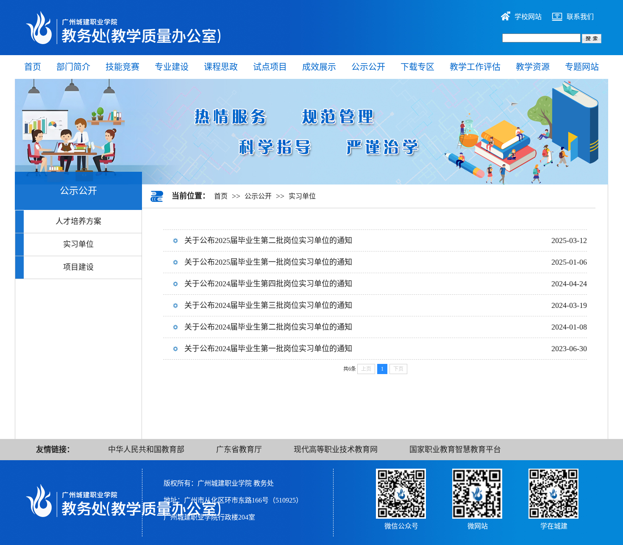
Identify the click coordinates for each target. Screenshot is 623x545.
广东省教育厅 (239, 449)
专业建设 (172, 67)
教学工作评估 (475, 67)
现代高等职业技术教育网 (336, 449)
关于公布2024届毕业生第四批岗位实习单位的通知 (268, 283)
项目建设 (78, 267)
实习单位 (78, 244)
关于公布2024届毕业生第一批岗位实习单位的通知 (268, 348)
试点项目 (270, 67)
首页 (32, 67)
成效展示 (319, 67)
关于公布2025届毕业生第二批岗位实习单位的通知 (268, 240)
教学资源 (533, 67)
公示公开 (368, 67)
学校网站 (528, 16)
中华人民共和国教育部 (146, 449)
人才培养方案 (78, 221)
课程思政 (221, 67)
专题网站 (582, 67)
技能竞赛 (122, 67)
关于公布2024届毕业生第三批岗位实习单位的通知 (268, 305)
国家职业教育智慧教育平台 (455, 449)
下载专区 (417, 67)
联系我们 (580, 16)
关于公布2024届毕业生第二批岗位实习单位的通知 (268, 327)
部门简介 (73, 67)
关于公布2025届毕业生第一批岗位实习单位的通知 (268, 262)
